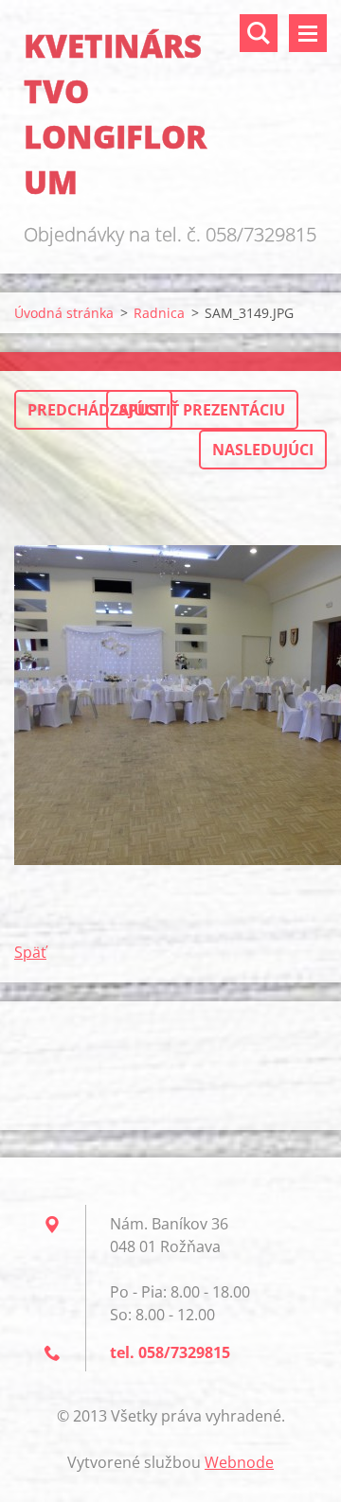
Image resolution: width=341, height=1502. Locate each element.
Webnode (239, 1462)
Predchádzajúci (93, 409)
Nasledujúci (263, 449)
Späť (30, 952)
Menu (308, 33)
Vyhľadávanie (259, 33)
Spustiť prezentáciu (202, 409)
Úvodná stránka (64, 313)
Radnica (159, 313)
